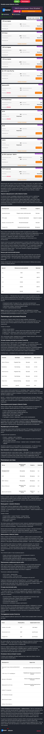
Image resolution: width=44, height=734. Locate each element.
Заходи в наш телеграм (33, 18)
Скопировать (39, 92)
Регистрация (25, 1)
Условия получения (22, 43)
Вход (17, 1)
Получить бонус (31, 11)
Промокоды (39, 28)
